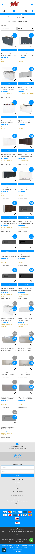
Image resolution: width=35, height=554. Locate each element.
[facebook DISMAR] (20, 456)
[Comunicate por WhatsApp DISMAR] (31, 540)
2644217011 (17, 498)
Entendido (17, 551)
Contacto (17, 488)
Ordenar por (4, 25)
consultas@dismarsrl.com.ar (17, 504)
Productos (17, 483)
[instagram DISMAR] (15, 456)
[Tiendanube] (17, 529)
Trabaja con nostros (17, 491)
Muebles (14, 21)
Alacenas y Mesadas (5, 64)
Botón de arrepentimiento (17, 537)
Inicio (9, 21)
